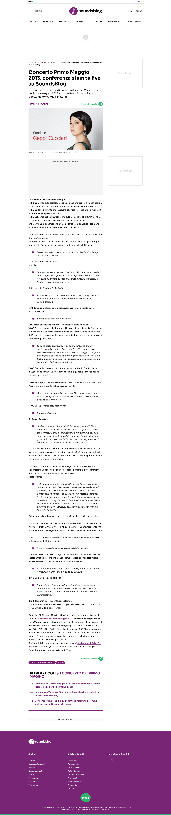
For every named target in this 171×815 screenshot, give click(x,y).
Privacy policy (73, 764)
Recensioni (64, 21)
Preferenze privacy (76, 775)
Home (30, 62)
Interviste (48, 21)
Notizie (33, 21)
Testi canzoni (95, 21)
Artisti (79, 21)
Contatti (71, 789)
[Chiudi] (165, 7)
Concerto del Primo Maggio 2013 (55, 619)
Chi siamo (72, 761)
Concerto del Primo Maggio (47, 62)
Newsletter (73, 785)
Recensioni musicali (36, 764)
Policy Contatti (74, 771)
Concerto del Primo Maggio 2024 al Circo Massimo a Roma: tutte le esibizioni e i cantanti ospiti (67, 685)
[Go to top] (147, 807)
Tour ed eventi (115, 21)
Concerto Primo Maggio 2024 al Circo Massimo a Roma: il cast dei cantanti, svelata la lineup (66, 702)
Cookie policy (74, 768)
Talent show (134, 21)
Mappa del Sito (74, 782)
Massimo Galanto (39, 104)
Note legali (72, 778)
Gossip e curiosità (35, 771)
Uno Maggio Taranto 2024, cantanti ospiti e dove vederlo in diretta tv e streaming (67, 694)
